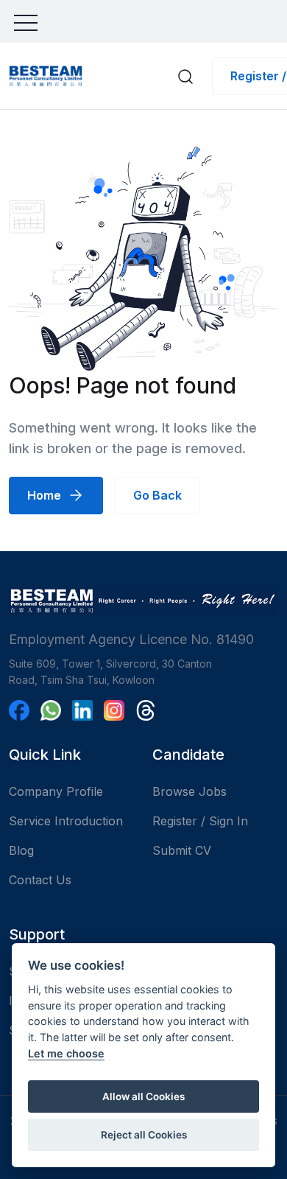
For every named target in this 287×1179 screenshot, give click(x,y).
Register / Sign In (200, 821)
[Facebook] (19, 710)
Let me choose (66, 1053)
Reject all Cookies (144, 1135)
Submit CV (181, 850)
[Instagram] (114, 710)
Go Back (157, 495)
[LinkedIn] (82, 710)
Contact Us (40, 879)
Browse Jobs (189, 791)
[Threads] (145, 710)
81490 (235, 639)
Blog (21, 850)
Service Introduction (66, 821)
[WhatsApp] (50, 710)
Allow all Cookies (143, 1096)
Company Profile (56, 791)
